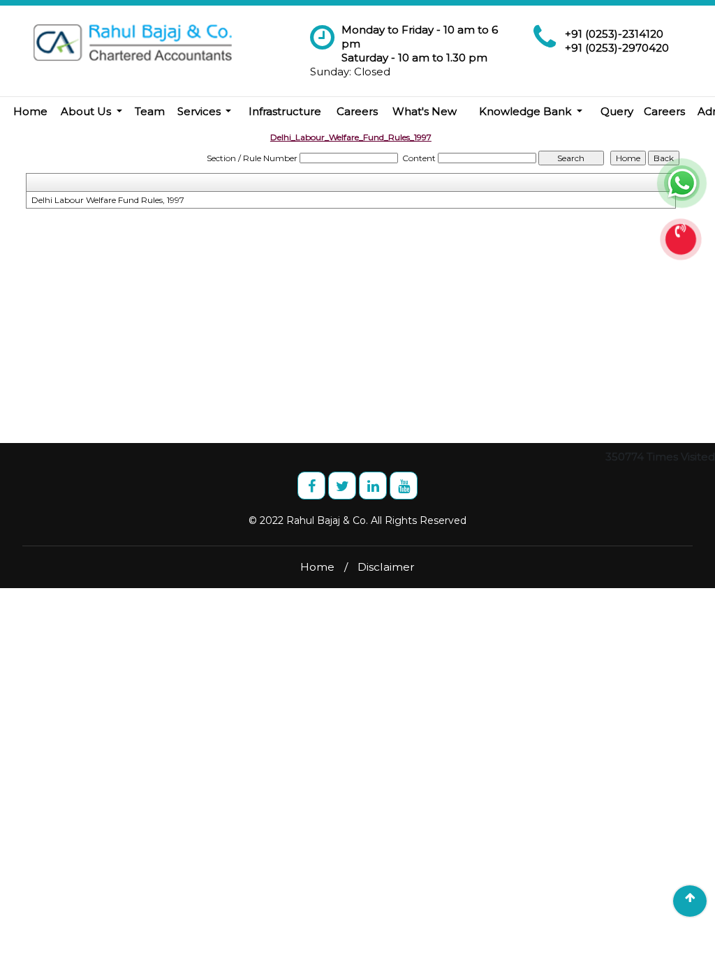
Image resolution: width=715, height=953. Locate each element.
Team (150, 111)
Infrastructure (285, 111)
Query (616, 111)
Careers (357, 111)
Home (30, 111)
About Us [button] (87, 111)
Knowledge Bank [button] (526, 111)
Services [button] (200, 111)
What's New (424, 111)
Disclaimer (386, 566)
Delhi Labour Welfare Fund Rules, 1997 (107, 200)
